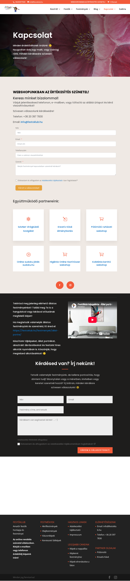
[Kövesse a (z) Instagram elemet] (70, 285)
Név (17, 128)
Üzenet (18, 162)
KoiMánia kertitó (101, 261)
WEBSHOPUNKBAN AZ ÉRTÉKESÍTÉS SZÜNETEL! (88, 2)
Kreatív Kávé (103, 557)
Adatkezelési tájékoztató (52, 180)
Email (17, 139)
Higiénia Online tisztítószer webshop (65, 263)
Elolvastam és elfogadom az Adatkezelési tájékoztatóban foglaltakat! (57, 443)
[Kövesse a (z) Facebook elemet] (59, 285)
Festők (67, 9)
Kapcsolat (108, 9)
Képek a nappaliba (78, 548)
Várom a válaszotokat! (28, 187)
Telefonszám (20, 150)
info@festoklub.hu (32, 122)
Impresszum (76, 534)
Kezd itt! (54, 9)
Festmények (82, 9)
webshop (101, 264)
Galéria (122, 9)
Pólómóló (101, 552)
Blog (96, 9)
